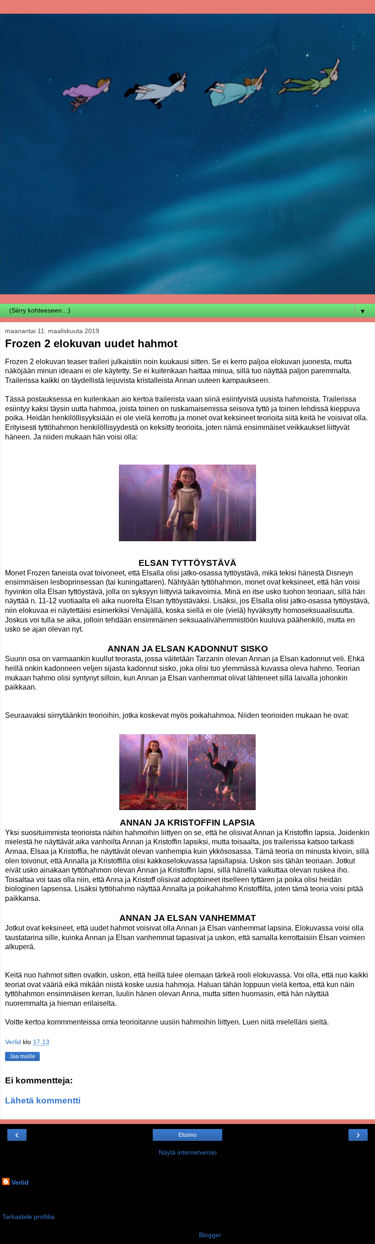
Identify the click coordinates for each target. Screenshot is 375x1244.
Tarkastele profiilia (28, 1216)
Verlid (20, 1182)
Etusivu (187, 1135)
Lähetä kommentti (42, 1100)
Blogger (210, 1235)
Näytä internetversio (188, 1152)
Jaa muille (22, 1056)
